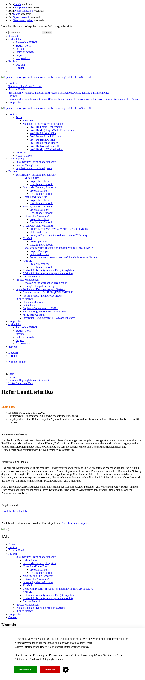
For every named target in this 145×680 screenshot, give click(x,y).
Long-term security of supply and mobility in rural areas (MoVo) (58, 247)
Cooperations (23, 58)
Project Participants (40, 251)
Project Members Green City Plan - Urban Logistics (59, 228)
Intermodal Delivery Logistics (39, 187)
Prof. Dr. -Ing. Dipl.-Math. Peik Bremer (52, 130)
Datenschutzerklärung (76, 646)
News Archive (34, 86)
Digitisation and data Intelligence (91, 92)
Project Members (39, 181)
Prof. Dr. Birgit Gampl (42, 139)
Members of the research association (43, 123)
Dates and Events (39, 231)
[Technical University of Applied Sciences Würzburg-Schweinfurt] (46, 77)
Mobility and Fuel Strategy (38, 206)
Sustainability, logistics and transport (28, 92)
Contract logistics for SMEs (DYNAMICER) (48, 292)
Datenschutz (23, 659)
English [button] (12, 61)
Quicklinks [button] (14, 39)
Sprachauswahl (21, 17)
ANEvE (27, 260)
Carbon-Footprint (32, 276)
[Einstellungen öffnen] (66, 669)
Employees (29, 120)
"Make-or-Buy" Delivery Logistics (42, 295)
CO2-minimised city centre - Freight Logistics (48, 270)
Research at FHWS (26, 42)
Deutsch (20, 64)
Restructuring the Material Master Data (44, 311)
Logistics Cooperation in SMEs (40, 308)
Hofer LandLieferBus (35, 196)
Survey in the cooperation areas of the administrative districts (63, 257)
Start (11, 373)
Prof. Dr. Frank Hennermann (46, 126)
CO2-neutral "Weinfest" (36, 216)
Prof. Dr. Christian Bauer (44, 142)
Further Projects (131, 98)
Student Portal (23, 45)
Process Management (61, 92)
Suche (16, 13)
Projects (20, 55)
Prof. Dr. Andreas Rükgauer (45, 136)
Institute (20, 48)
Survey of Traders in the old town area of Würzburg (59, 235)
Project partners (38, 241)
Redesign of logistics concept (39, 286)
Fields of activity (25, 51)
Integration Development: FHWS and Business (49, 317)
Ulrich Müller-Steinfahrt (14, 511)
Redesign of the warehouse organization (45, 282)
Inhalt (17, 4)
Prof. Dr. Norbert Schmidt (44, 145)
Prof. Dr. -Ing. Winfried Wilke (46, 149)
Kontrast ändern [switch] (17, 361)
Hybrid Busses (31, 177)
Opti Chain (29, 305)
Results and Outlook (41, 184)
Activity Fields (16, 89)
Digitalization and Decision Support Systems (98, 98)
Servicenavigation (23, 20)
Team (11, 86)
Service (12, 346)
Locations (20, 86)
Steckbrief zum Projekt (75, 523)
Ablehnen (50, 669)
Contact (12, 617)
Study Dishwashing (34, 314)
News (11, 544)
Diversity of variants (34, 301)
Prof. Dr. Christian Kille (43, 133)
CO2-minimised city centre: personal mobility (48, 273)
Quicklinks (14, 324)
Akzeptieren (25, 669)
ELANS (27, 238)
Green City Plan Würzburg (38, 225)
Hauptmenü (21, 7)
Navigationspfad (23, 10)
